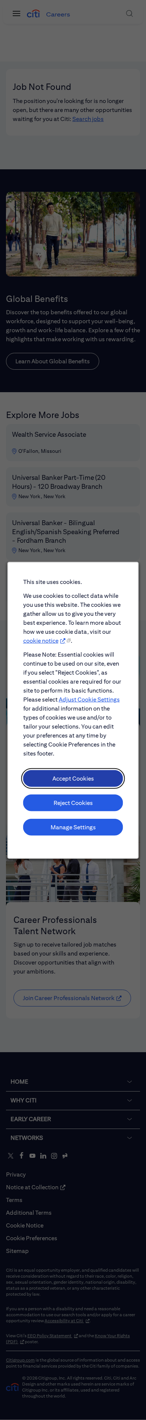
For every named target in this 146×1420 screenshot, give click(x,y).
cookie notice (40, 640)
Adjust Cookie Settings (89, 699)
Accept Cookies (73, 778)
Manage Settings (73, 826)
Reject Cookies (73, 802)
